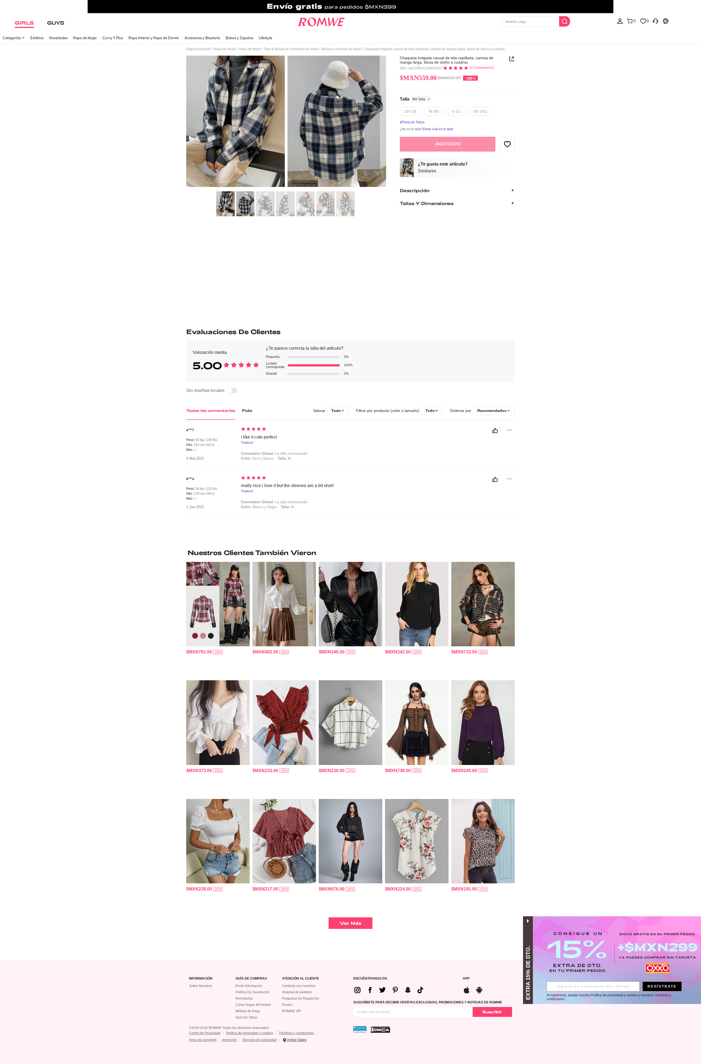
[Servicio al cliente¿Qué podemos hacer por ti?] (655, 21)
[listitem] (218, 619)
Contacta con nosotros (298, 986)
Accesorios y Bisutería (202, 38)
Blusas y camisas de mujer (341, 49)
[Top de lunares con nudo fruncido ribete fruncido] (284, 722)
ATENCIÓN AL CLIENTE (300, 978)
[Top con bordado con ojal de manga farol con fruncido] (218, 841)
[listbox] (620, 21)
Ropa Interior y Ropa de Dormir (153, 38)
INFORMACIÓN (200, 978)
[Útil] (495, 430)
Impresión (229, 1040)
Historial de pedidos (297, 992)
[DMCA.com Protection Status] (380, 1029)
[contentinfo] (199, 652)
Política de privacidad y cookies (249, 1033)
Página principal (198, 49)
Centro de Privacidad (204, 1033)
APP (466, 978)
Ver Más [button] (350, 923)
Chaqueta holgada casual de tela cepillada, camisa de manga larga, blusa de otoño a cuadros (446, 60)
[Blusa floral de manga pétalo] (417, 841)
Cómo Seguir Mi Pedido (253, 1005)
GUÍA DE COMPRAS (251, 978)
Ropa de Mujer (85, 38)
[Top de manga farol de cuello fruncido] (483, 722)
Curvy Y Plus (112, 38)
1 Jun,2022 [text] (195, 507)
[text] (287, 429)
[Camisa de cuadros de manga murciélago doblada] (350, 722)
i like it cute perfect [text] (259, 437)
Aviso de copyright (202, 1040)
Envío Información (248, 986)
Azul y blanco (257, 458)
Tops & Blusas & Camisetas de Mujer (291, 49)
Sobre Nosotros (200, 986)
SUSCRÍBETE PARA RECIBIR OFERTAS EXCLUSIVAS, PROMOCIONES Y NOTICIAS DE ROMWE (427, 1002)
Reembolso (244, 998)
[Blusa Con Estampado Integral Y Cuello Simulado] (483, 841)
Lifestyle (265, 38)
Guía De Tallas (246, 1017)
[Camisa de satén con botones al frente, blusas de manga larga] (350, 604)
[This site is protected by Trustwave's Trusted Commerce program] (359, 1029)
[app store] (466, 989)
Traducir (247, 443)
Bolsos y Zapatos (239, 38)
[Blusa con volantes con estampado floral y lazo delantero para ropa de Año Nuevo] (284, 841)
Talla (412, 98)
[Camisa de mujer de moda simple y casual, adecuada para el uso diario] (417, 722)
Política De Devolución (252, 992)
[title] (350, 552)
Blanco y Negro (259, 507)
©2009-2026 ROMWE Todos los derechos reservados (229, 1028)
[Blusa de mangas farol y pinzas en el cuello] (417, 604)
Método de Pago (247, 1011)
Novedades (58, 38)
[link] (350, 6)
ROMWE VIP (291, 1011)
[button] (507, 143)
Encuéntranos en (370, 978)
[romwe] (321, 21)
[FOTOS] (286, 122)
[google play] (479, 989)
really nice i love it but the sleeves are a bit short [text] (287, 485)
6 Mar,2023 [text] (195, 458)
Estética (37, 38)
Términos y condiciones (296, 1033)
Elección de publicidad (260, 1040)
